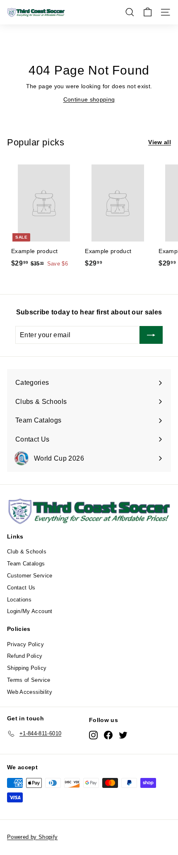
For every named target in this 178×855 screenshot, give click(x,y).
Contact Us (21, 587)
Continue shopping (89, 99)
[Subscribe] (151, 335)
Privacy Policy (25, 644)
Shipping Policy (26, 668)
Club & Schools (26, 551)
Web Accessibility (29, 692)
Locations (19, 600)
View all (159, 142)
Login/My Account (30, 611)
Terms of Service (29, 680)
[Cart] (147, 12)
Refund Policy (25, 656)
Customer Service (30, 575)
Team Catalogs (26, 563)
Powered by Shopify (32, 837)
